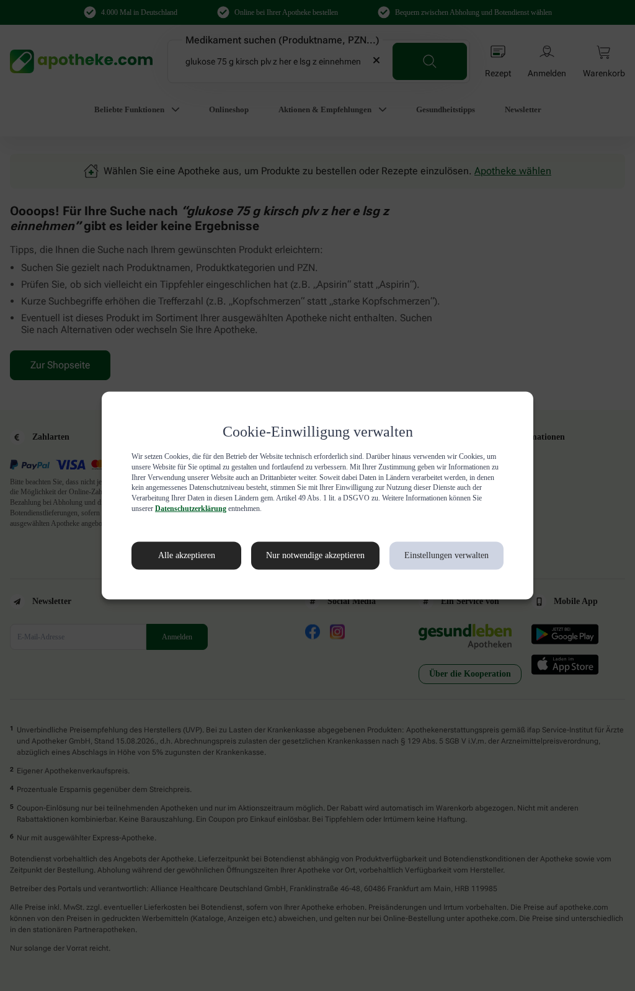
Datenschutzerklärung (381, 508)
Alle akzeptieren (173, 556)
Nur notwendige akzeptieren (302, 556)
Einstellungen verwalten (445, 556)
